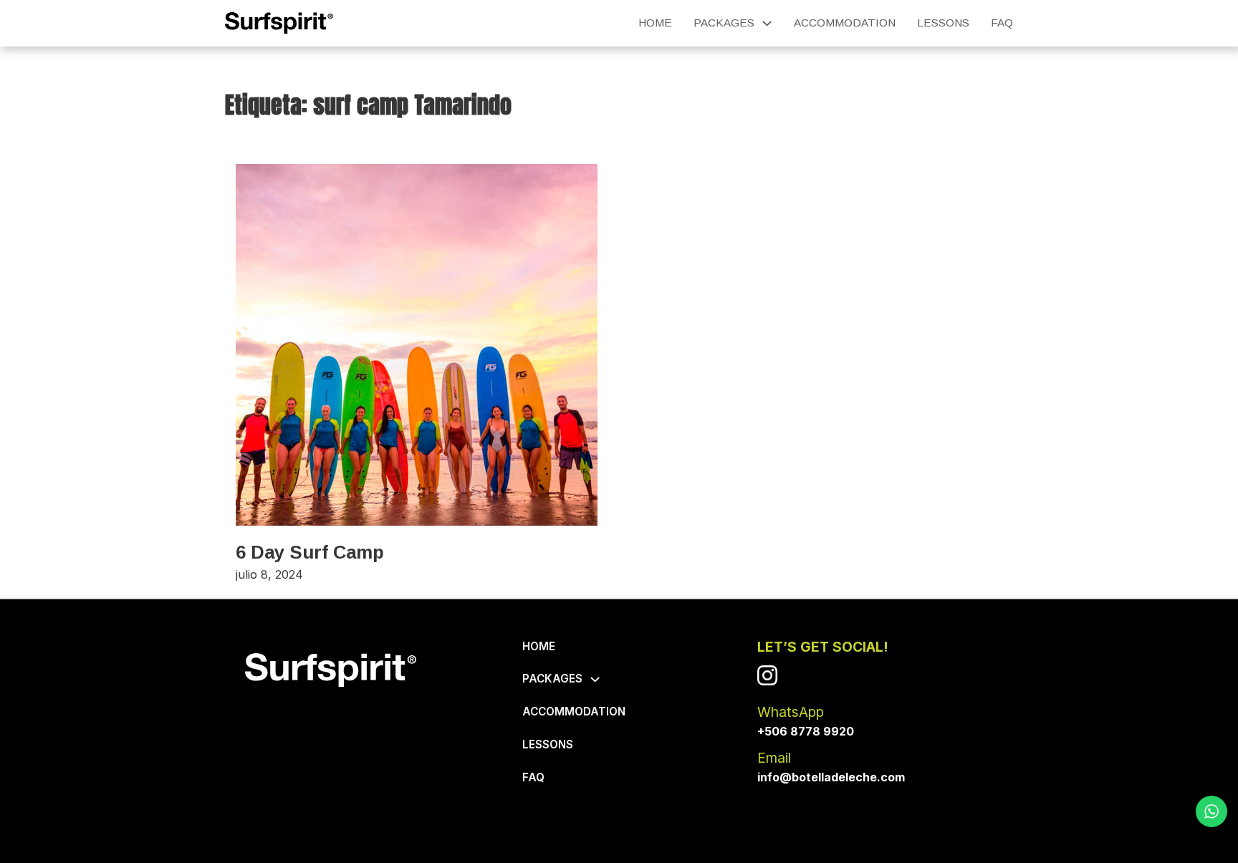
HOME (655, 22)
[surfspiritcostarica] (767, 675)
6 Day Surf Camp (310, 552)
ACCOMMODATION (845, 22)
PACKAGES (724, 22)
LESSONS (943, 22)
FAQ (1002, 22)
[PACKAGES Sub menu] (767, 23)
